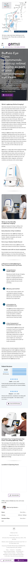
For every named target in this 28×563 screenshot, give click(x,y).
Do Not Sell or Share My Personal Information (14, 556)
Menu (2, 45)
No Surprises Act (19, 551)
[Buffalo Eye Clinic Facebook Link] (14, 528)
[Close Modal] (26, 2)
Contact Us (12, 549)
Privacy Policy (19, 552)
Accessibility (18, 549)
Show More (4, 387)
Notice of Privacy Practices (9, 552)
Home (7, 549)
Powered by (13, 545)
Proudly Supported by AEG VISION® (14, 547)
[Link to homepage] (14, 44)
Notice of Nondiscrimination (9, 551)
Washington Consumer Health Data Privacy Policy (13, 554)
